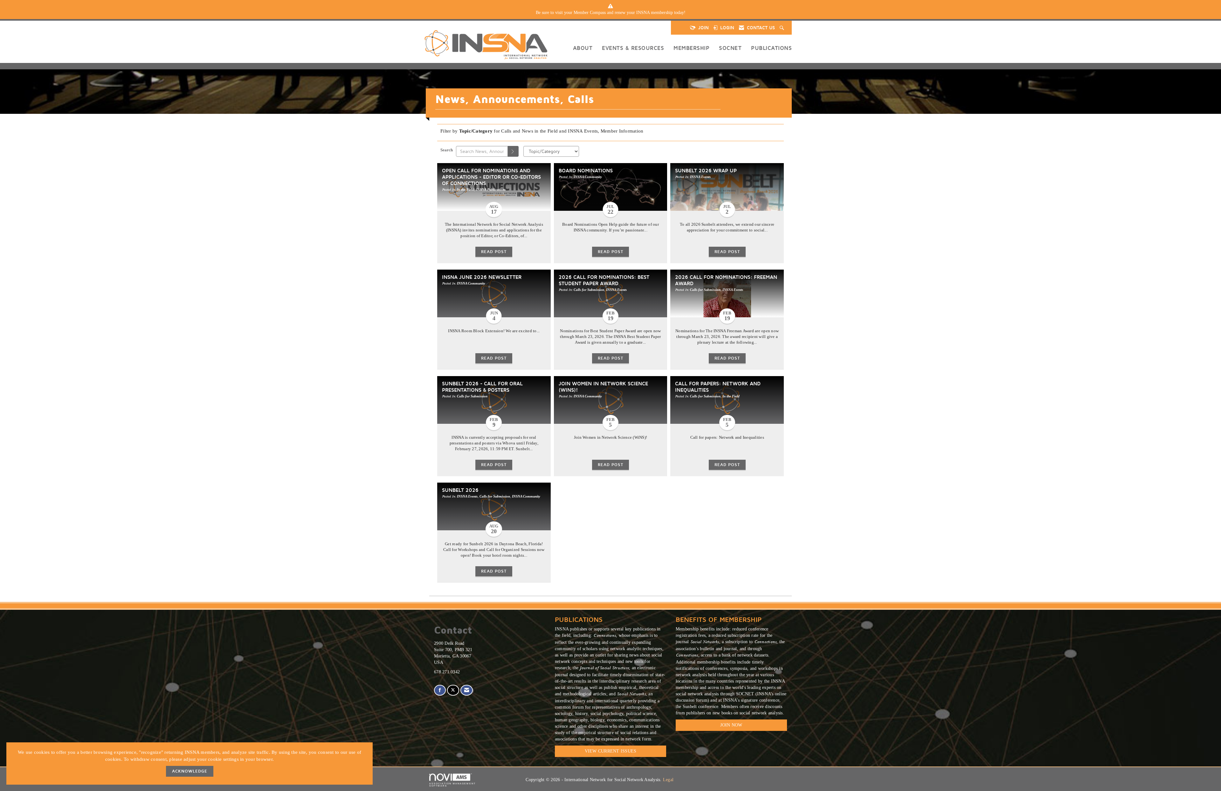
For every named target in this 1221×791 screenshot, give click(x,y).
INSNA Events (700, 177)
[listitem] (610, 13)
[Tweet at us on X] (453, 690)
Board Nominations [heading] (586, 170)
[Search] (513, 151)
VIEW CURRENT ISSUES (611, 751)
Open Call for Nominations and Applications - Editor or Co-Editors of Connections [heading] (491, 176)
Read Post (494, 251)
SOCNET (730, 48)
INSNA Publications (491, 189)
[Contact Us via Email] (466, 690)
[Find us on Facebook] (440, 690)
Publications (771, 48)
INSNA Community (588, 177)
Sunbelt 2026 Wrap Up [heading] (706, 170)
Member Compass (590, 12)
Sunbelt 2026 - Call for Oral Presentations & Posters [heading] (482, 386)
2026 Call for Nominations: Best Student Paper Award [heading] (604, 280)
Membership (691, 48)
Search (446, 150)
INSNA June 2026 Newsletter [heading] (481, 277)
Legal (668, 779)
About (583, 48)
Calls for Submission (589, 290)
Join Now (731, 725)
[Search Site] (782, 27)
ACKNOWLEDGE (189, 771)
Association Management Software (452, 784)
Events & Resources (633, 48)
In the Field (465, 189)
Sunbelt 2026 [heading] (460, 490)
